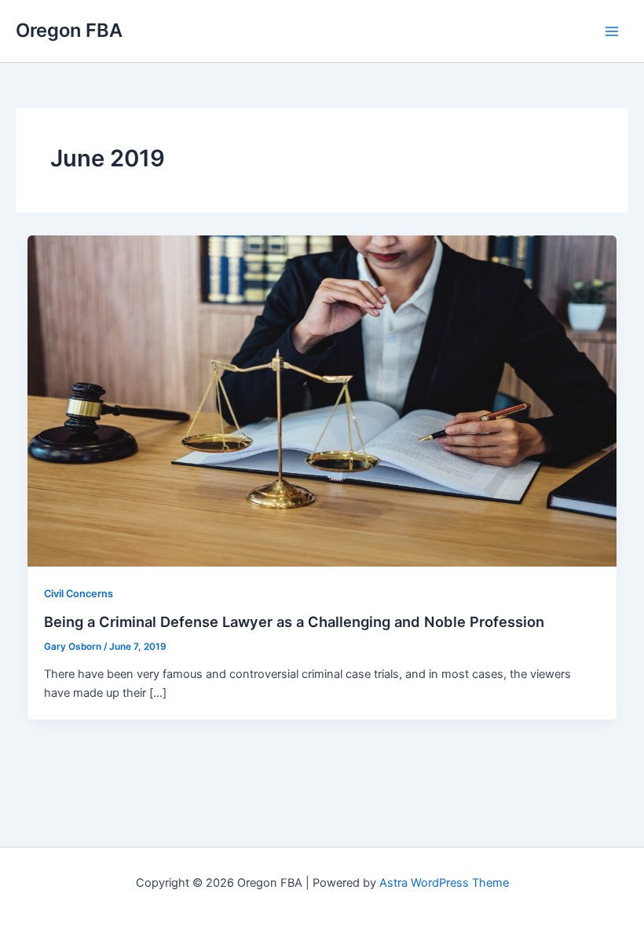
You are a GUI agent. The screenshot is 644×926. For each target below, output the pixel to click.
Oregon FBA (69, 30)
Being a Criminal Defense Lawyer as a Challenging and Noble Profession (294, 621)
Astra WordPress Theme (444, 883)
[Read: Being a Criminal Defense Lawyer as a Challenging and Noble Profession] (322, 400)
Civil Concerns (78, 594)
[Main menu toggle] (611, 31)
